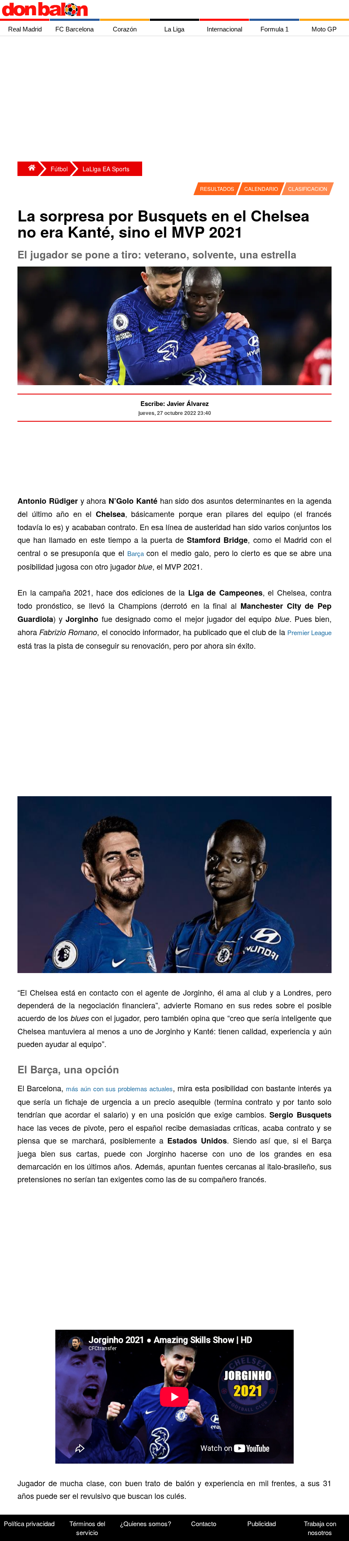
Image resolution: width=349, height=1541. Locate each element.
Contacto (203, 1523)
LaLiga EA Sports (106, 169)
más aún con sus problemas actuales (119, 1088)
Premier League (309, 632)
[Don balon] (165, 9)
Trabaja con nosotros (320, 1528)
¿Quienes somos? (145, 1523)
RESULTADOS (217, 188)
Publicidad (261, 1523)
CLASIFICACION (307, 188)
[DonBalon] (27, 169)
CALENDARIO (261, 188)
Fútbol (59, 169)
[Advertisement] (176, 99)
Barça (135, 553)
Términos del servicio (87, 1528)
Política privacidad (29, 1523)
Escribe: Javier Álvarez (174, 403)
